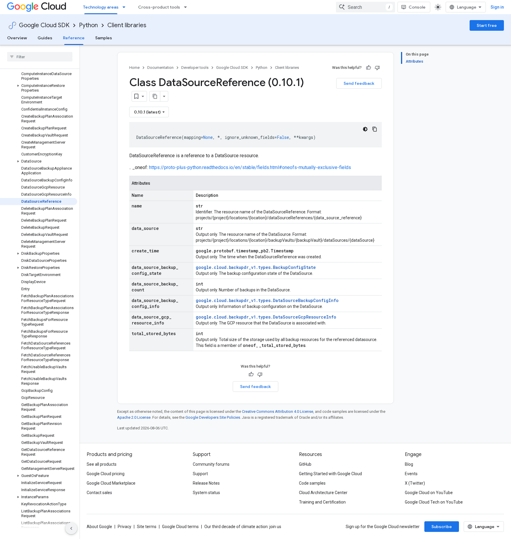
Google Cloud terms (180, 526)
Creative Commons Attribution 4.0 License (277, 411)
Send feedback (359, 83)
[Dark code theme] (365, 129)
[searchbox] (39, 56)
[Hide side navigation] (71, 528)
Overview (17, 37)
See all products (102, 464)
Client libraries (126, 25)
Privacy (124, 526)
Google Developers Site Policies (212, 417)
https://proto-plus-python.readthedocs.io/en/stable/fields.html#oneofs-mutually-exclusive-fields (250, 167)
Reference (74, 37)
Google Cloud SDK (44, 25)
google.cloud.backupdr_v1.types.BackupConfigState (256, 267)
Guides (45, 37)
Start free (487, 25)
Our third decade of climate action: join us (242, 526)
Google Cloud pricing (105, 473)
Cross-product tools (159, 7)
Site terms (146, 526)
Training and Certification (322, 502)
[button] (38, 88)
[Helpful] (368, 67)
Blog (409, 464)
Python (88, 25)
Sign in (497, 7)
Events (411, 473)
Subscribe (441, 526)
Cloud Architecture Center (323, 492)
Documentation (160, 67)
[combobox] (365, 7)
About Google (99, 526)
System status (206, 492)
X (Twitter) (415, 483)
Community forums (211, 464)
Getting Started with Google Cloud (330, 473)
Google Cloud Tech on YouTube (434, 502)
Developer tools (194, 67)
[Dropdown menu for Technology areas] (126, 7)
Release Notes (206, 483)
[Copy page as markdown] (155, 96)
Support (200, 473)
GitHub (305, 464)
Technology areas (101, 7)
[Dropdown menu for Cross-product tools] (187, 7)
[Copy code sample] (374, 129)
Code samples (312, 483)
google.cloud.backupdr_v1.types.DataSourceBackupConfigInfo (267, 300)
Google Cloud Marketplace (111, 483)
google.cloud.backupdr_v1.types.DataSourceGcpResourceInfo (266, 317)
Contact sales (99, 492)
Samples (103, 37)
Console (417, 7)
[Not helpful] (377, 67)
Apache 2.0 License (134, 417)
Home (134, 67)
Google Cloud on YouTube (429, 492)
